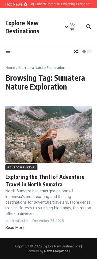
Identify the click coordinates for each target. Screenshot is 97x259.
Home (10, 67)
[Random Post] (76, 51)
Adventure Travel (21, 167)
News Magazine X (57, 251)
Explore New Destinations (22, 27)
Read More (15, 227)
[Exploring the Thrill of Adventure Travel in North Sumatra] (48, 134)
